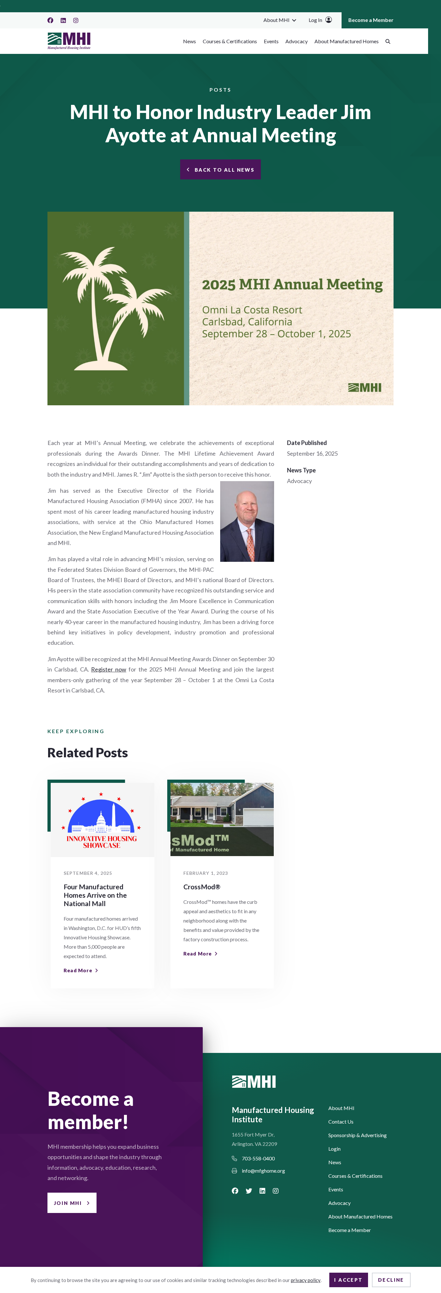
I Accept (348, 1280)
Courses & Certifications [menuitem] (230, 41)
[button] (294, 20)
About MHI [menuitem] (276, 20)
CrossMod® (202, 887)
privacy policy (306, 1280)
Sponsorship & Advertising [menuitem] (357, 1135)
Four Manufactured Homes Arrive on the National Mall (95, 895)
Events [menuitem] (271, 41)
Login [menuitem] (334, 1149)
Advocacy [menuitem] (296, 41)
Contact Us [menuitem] (341, 1122)
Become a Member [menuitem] (371, 20)
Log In (315, 20)
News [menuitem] (189, 41)
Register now (108, 669)
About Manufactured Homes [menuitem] (346, 41)
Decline (391, 1280)
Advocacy (299, 480)
